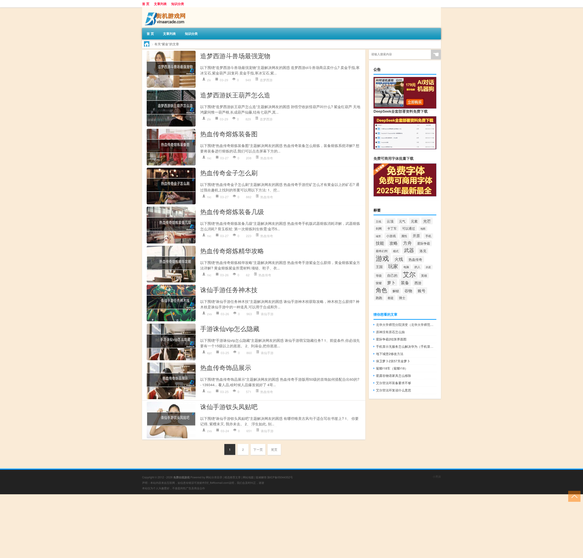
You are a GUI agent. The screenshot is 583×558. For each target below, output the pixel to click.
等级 (379, 275)
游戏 (382, 258)
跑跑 (379, 297)
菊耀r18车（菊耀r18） (392, 368)
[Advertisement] (136, 526)
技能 (380, 243)
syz (209, 352)
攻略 (393, 243)
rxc (209, 158)
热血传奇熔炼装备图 (229, 133)
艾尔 (409, 274)
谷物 (408, 290)
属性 (404, 236)
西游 (417, 282)
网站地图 (248, 477)
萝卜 (391, 282)
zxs (209, 314)
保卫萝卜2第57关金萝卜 (393, 361)
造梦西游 (266, 80)
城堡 (378, 236)
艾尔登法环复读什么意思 (393, 390)
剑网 (379, 228)
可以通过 (408, 228)
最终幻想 (382, 251)
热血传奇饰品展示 (225, 367)
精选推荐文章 (232, 477)
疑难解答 (261, 477)
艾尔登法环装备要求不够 (393, 382)
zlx (209, 80)
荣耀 (379, 283)
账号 (421, 290)
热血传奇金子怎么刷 (229, 172)
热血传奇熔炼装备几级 (232, 211)
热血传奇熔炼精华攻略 (232, 250)
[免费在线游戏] (166, 9)
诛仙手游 (267, 314)
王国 (379, 266)
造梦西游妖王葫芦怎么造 (235, 94)
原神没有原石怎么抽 (390, 332)
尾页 (274, 449)
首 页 (145, 3)
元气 (402, 221)
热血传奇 (266, 158)
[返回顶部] (573, 496)
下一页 (258, 449)
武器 (409, 250)
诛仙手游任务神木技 (229, 289)
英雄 (424, 276)
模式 (396, 251)
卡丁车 (392, 228)
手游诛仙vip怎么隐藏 (229, 328)
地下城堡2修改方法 (389, 353)
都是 (391, 298)
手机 (428, 236)
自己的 (392, 275)
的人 (417, 267)
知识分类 (177, 3)
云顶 (390, 221)
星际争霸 (423, 243)
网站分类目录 (214, 477)
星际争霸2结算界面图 (391, 339)
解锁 (396, 291)
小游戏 (391, 235)
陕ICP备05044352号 (280, 477)
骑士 (402, 297)
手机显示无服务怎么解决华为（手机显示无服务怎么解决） (406, 346)
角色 (381, 290)
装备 (405, 282)
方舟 (407, 243)
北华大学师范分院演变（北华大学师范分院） (406, 324)
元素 (414, 220)
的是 (428, 267)
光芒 (427, 221)
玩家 (393, 265)
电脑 (406, 267)
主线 (378, 221)
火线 (398, 259)
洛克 (422, 250)
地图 (422, 228)
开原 (416, 235)
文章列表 (160, 3)
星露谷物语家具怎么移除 (393, 375)
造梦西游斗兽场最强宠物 (235, 55)
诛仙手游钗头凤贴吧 (229, 406)
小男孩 (437, 476)
